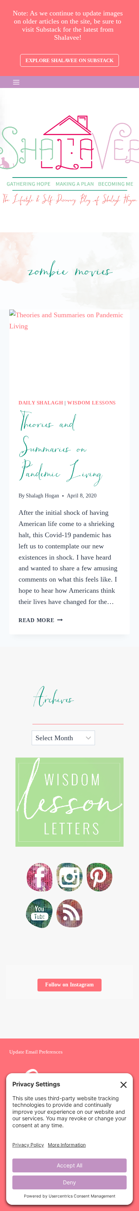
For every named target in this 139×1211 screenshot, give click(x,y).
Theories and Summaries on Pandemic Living (60, 449)
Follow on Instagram (69, 985)
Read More (41, 620)
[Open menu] (16, 82)
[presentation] (69, 350)
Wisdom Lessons (91, 403)
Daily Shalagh (41, 403)
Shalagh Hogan (42, 495)
